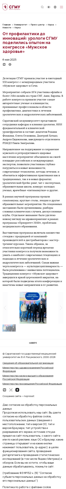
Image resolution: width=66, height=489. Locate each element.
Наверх (33, 343)
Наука (51, 24)
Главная (7, 24)
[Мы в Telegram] (11, 390)
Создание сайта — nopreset (18, 396)
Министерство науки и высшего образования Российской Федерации (28, 377)
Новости (7, 27)
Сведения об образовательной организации (28, 363)
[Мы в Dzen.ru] (17, 390)
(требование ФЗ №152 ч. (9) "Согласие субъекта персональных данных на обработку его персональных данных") (32, 476)
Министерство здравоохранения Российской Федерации (28, 369)
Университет (20, 24)
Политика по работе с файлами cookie (27, 487)
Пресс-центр (38, 24)
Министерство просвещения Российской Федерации (32, 383)
